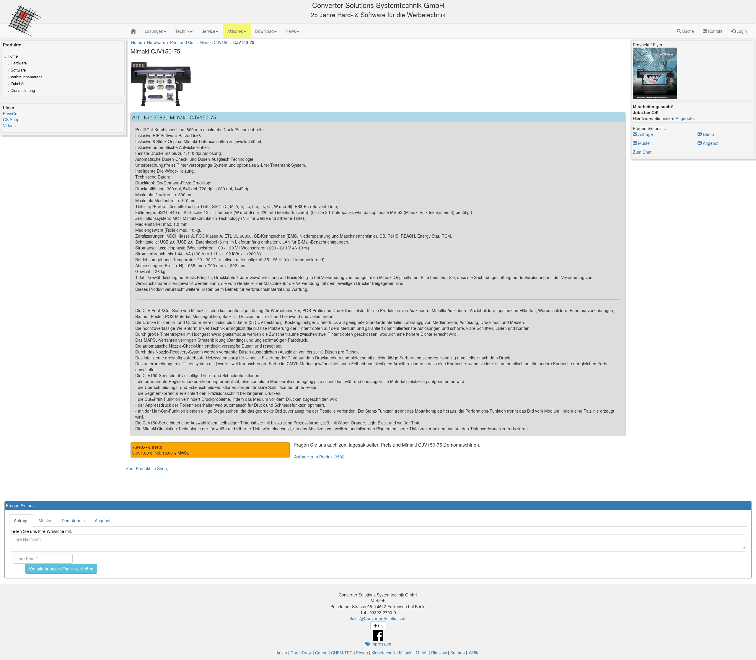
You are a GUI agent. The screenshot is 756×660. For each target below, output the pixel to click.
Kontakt (714, 31)
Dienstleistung (23, 90)
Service (208, 31)
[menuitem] (155, 31)
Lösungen (154, 31)
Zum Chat (642, 152)
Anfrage (645, 134)
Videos (9, 125)
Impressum (380, 644)
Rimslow (439, 653)
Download (264, 31)
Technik (182, 31)
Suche (687, 31)
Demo (708, 134)
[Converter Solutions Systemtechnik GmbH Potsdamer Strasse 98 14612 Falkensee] (133, 31)
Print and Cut (182, 42)
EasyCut (11, 113)
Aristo (281, 653)
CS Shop (11, 119)
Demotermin (73, 520)
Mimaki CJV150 (214, 42)
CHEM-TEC (342, 653)
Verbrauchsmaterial (27, 77)
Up (380, 625)
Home (13, 56)
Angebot (710, 143)
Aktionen (235, 31)
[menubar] (221, 31)
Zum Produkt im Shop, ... (149, 468)
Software (18, 70)
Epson (362, 653)
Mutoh (422, 653)
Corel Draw (301, 653)
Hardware (19, 63)
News (291, 31)
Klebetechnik (383, 653)
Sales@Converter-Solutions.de (378, 618)
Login (741, 31)
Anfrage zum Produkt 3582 (319, 457)
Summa (457, 653)
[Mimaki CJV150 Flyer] (655, 73)
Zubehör (18, 83)
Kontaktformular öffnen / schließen (61, 569)
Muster (644, 143)
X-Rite (474, 653)
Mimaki (405, 653)
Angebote (685, 118)
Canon (321, 653)
